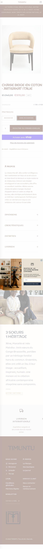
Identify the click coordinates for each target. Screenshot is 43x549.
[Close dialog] (41, 260)
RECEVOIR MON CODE (32, 284)
